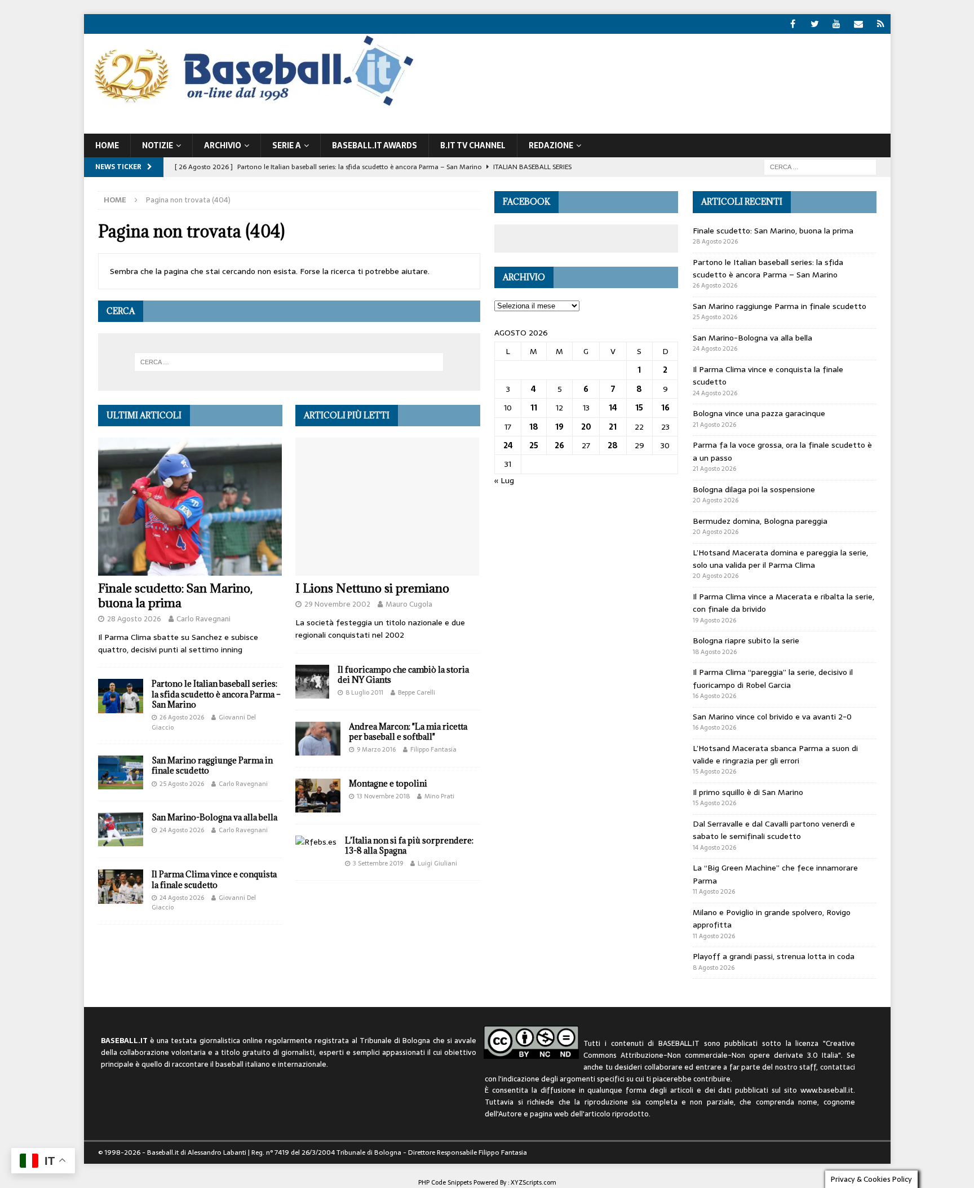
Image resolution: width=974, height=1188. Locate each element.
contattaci (837, 1067)
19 (559, 427)
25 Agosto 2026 (182, 784)
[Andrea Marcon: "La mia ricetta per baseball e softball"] (317, 739)
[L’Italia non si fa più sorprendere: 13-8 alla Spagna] (316, 842)
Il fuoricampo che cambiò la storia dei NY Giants (403, 674)
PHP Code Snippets (445, 1182)
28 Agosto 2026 (134, 619)
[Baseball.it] (251, 105)
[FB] (793, 24)
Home (107, 145)
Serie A (286, 145)
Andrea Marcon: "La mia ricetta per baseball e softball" (408, 731)
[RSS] (881, 24)
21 (613, 427)
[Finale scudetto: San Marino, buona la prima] (190, 507)
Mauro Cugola (409, 604)
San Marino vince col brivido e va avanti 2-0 (772, 716)
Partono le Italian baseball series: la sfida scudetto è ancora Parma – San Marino (216, 693)
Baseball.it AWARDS (374, 145)
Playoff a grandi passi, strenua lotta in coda (774, 956)
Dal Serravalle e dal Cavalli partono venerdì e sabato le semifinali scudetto (774, 830)
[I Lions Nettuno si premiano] (387, 507)
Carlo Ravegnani (203, 619)
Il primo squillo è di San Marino (748, 792)
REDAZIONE (551, 145)
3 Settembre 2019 (378, 863)
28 (613, 445)
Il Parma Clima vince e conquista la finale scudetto (214, 879)
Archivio (222, 145)
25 (533, 445)
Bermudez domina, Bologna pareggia (760, 521)
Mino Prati (439, 796)
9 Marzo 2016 (376, 749)
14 (613, 407)
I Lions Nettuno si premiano (372, 588)
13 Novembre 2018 (383, 796)
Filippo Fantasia (433, 749)
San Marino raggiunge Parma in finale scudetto (212, 765)
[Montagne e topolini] (317, 795)
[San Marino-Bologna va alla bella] (120, 829)
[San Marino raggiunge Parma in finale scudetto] (120, 772)
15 (639, 407)
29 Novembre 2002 (337, 604)
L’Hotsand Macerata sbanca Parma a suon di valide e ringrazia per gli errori (775, 754)
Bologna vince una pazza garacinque (759, 413)
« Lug (504, 480)
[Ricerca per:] (820, 166)
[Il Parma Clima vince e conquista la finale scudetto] (120, 886)
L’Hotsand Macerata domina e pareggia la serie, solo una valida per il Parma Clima (780, 558)
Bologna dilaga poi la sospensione (754, 489)
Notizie (157, 145)
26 (559, 445)
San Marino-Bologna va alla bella (214, 817)
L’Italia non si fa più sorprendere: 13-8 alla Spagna (409, 845)
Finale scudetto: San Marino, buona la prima (175, 596)
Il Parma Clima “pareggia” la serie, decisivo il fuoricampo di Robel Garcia (773, 678)
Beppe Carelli (416, 692)
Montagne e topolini (388, 783)
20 (586, 427)
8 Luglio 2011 (364, 692)
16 (665, 407)
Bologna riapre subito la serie (746, 640)
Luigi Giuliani (437, 863)
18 (533, 427)
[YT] (837, 24)
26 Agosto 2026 (182, 717)
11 (533, 407)
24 (508, 445)
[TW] (815, 24)
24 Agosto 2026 (182, 830)
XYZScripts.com (533, 1182)
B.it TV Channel (473, 145)
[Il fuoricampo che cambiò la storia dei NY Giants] (312, 682)
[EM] (859, 24)
